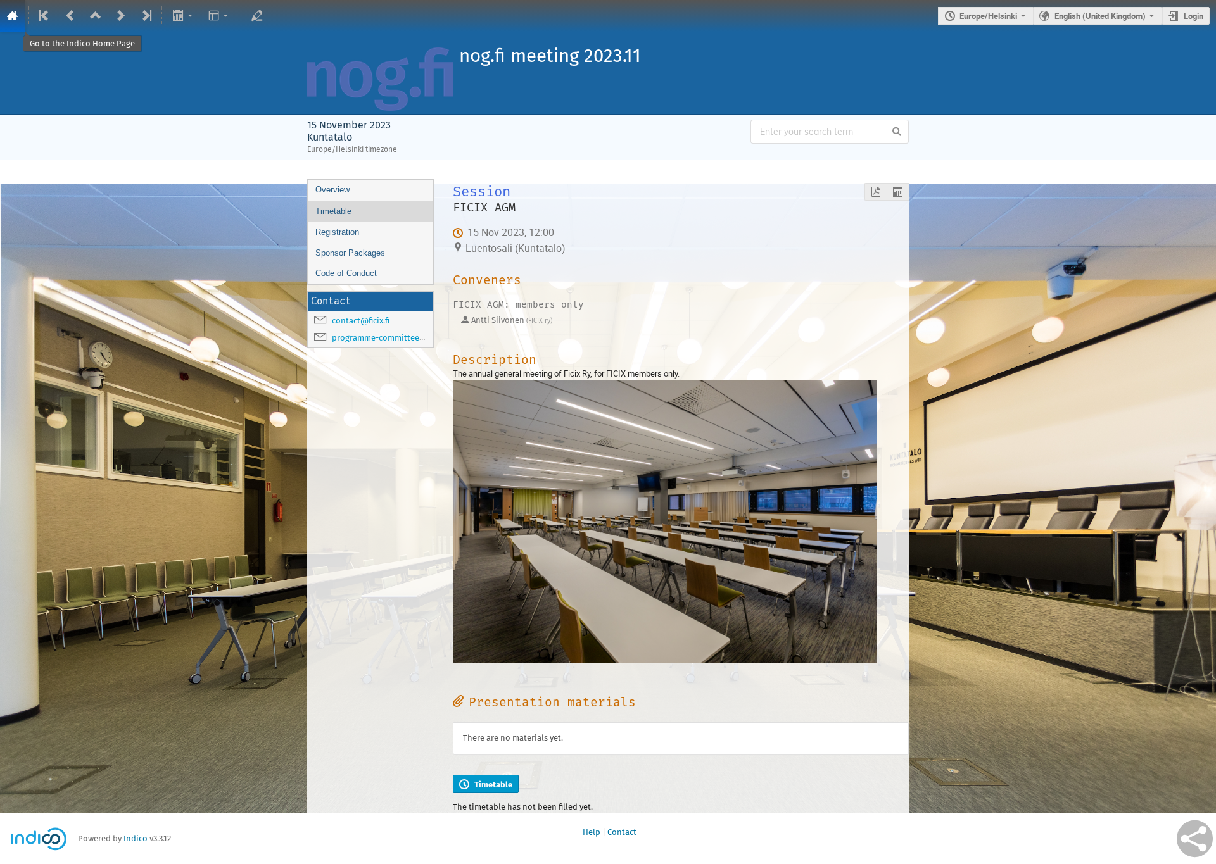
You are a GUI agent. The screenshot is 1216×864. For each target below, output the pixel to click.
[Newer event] (121, 16)
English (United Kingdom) (1100, 16)
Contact (621, 832)
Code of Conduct (346, 273)
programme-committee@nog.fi (390, 337)
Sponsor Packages (350, 253)
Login (1193, 16)
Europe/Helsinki (988, 16)
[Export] (183, 16)
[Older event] (70, 16)
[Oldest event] (45, 16)
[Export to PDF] (875, 192)
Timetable (333, 211)
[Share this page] (1195, 839)
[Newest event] (145, 16)
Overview (332, 189)
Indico (136, 838)
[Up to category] (95, 16)
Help (591, 832)
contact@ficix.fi (361, 320)
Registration (337, 232)
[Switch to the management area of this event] (257, 16)
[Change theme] (219, 16)
